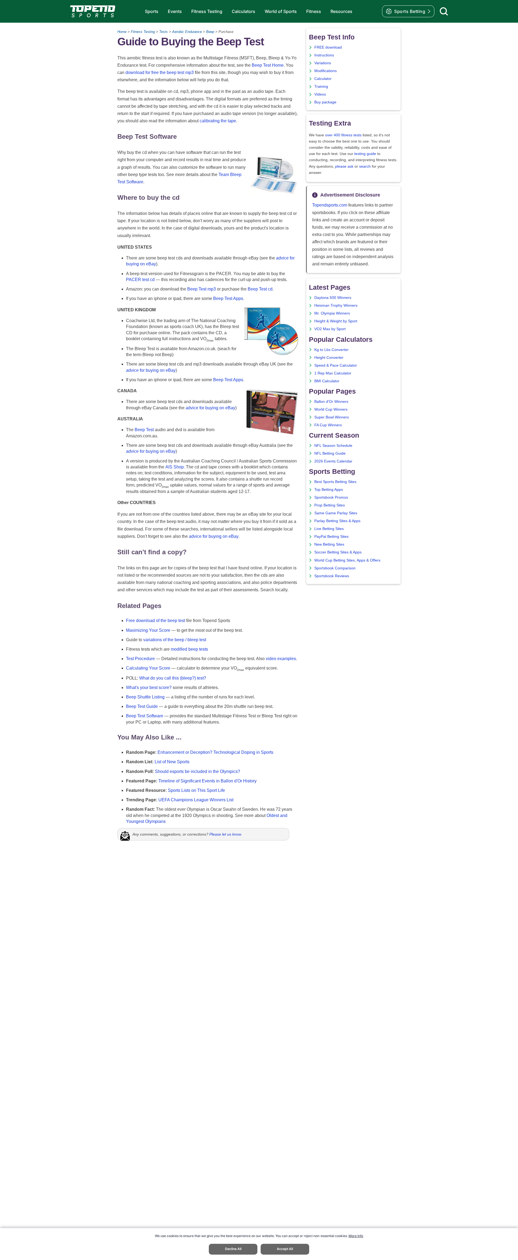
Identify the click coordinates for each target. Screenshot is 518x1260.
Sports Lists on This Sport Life (196, 790)
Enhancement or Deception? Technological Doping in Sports (215, 752)
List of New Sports (172, 761)
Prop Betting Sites (329, 505)
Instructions (324, 55)
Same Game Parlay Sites (335, 513)
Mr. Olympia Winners (332, 313)
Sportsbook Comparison (335, 568)
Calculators (243, 11)
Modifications (325, 71)
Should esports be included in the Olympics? (197, 771)
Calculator (323, 79)
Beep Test (144, 429)
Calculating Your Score (148, 668)
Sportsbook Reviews (331, 576)
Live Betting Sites (329, 529)
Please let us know (225, 834)
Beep (210, 32)
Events (175, 11)
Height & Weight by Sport (335, 321)
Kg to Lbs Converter (331, 350)
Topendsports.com (329, 205)
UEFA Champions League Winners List (195, 800)
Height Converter (328, 358)
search (365, 166)
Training (321, 87)
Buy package (325, 102)
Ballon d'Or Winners (331, 402)
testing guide (365, 154)
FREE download (328, 47)
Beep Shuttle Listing (145, 697)
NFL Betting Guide (330, 453)
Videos (320, 94)
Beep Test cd (260, 289)
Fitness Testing (206, 11)
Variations (322, 63)
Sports (151, 11)
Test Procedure (140, 658)
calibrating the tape (218, 121)
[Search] (444, 11)
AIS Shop (174, 467)
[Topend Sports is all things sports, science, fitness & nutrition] (92, 11)
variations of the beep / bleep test (174, 639)
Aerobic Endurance (187, 32)
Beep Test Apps (228, 298)
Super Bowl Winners (331, 417)
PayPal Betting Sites (331, 537)
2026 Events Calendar (333, 461)
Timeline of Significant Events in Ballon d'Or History (207, 781)
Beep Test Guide (142, 706)
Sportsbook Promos (331, 497)
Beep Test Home (268, 65)
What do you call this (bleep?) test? (172, 678)
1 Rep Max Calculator (332, 373)
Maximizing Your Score (148, 630)
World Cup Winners (330, 409)
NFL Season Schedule (333, 446)
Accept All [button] (285, 1249)
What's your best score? (149, 687)
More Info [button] (356, 1236)
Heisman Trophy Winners (335, 305)
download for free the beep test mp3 (159, 72)
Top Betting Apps (328, 490)
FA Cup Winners (328, 425)
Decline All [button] (233, 1249)
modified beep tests (189, 649)
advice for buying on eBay (151, 370)
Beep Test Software (144, 716)
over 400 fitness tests (343, 135)
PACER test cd (140, 279)
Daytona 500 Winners (332, 298)
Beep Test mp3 (201, 289)
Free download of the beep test (155, 620)
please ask (344, 166)
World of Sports (281, 11)
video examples (281, 658)
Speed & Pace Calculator (335, 365)
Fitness (313, 11)
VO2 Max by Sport (330, 329)
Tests (163, 32)
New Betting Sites (329, 544)
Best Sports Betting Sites (335, 482)
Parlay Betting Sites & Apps (337, 521)
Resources (341, 11)
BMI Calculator (326, 381)
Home (122, 32)
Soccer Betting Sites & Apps (338, 552)
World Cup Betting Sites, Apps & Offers (347, 560)
